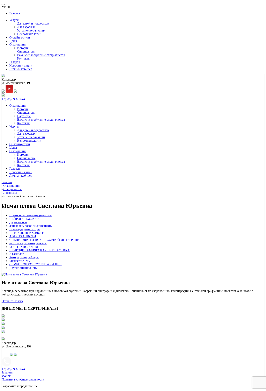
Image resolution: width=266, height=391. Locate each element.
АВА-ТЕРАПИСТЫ (22, 236)
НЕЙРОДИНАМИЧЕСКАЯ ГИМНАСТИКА (39, 250)
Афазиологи (17, 253)
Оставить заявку (12, 301)
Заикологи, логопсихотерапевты (30, 225)
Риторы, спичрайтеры (24, 257)
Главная (14, 13)
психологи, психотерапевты (28, 243)
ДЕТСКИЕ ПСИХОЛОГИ (26, 232)
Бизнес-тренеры (20, 260)
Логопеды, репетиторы (24, 229)
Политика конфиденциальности (23, 379)
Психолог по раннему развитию (30, 215)
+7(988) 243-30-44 (13, 99)
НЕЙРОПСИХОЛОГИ (24, 218)
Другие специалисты (23, 267)
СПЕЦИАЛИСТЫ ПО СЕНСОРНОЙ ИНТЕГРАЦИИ (45, 239)
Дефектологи (18, 222)
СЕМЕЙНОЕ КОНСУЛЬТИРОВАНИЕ (35, 264)
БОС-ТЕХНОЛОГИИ (23, 246)
